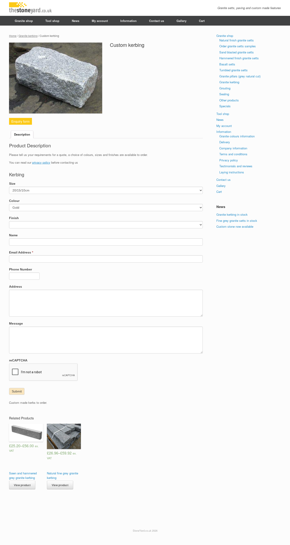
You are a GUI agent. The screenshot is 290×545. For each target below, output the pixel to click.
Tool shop (52, 21)
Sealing (224, 94)
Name (13, 235)
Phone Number (20, 269)
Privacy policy (228, 160)
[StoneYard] (30, 8)
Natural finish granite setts (236, 40)
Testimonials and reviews (235, 166)
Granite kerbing (28, 36)
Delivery (224, 142)
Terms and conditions (233, 154)
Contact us (156, 21)
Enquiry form (20, 121)
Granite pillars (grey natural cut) (240, 76)
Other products (229, 100)
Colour (14, 201)
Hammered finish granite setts (239, 58)
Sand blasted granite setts (236, 52)
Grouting (224, 88)
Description (22, 134)
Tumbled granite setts (233, 70)
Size (12, 183)
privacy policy (41, 162)
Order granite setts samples (237, 46)
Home (13, 36)
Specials (225, 106)
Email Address (21, 252)
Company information (233, 148)
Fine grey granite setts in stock (236, 220)
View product (22, 485)
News (75, 21)
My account (100, 21)
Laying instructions (231, 172)
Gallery (181, 21)
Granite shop (24, 21)
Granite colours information (237, 136)
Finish (14, 218)
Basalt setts (227, 64)
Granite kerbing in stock (232, 214)
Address (15, 286)
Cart (202, 21)
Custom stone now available (234, 226)
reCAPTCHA (18, 360)
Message (16, 323)
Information (128, 21)
